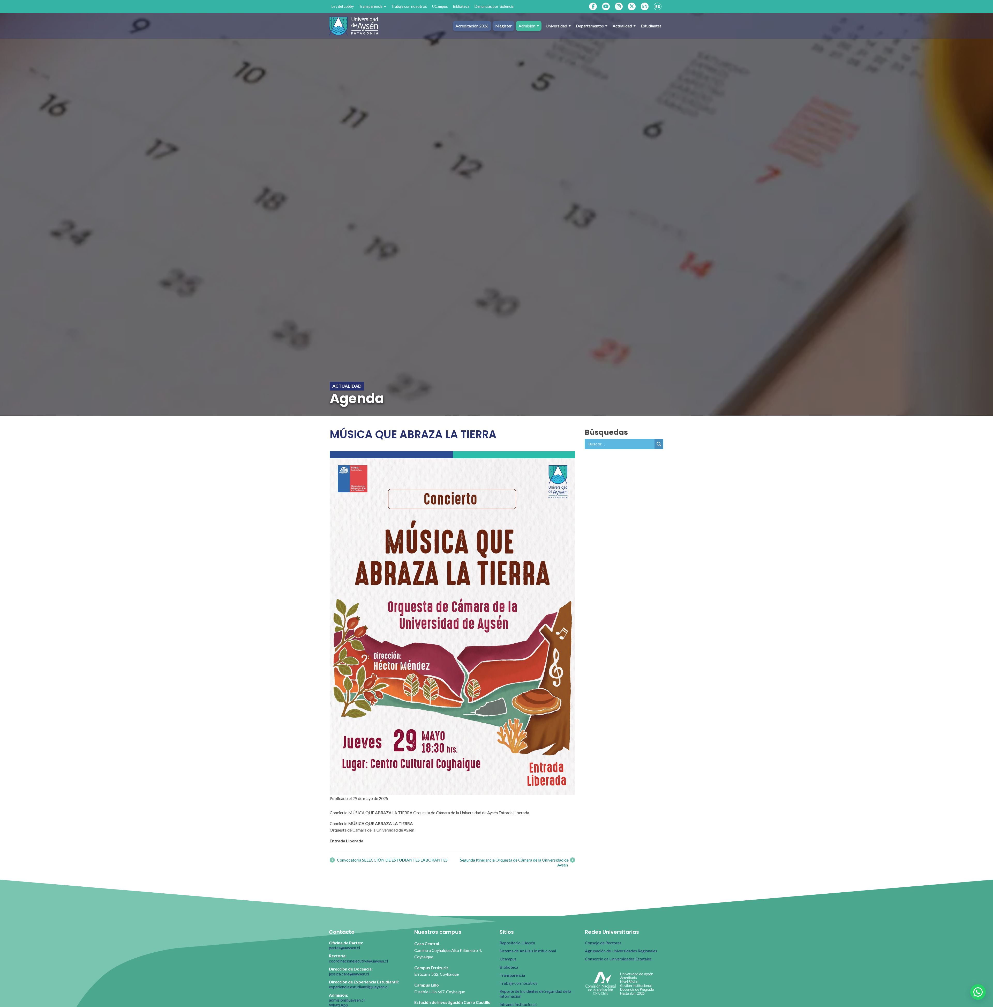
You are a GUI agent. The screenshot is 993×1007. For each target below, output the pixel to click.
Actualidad (622, 25)
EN (644, 6)
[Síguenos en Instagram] (619, 6)
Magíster (503, 25)
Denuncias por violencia (494, 6)
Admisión (526, 25)
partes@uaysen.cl (344, 947)
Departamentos (590, 25)
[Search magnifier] (659, 444)
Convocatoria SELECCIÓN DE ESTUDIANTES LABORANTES (392, 859)
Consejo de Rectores (603, 942)
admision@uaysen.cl (347, 999)
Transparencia (370, 6)
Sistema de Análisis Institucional (528, 950)
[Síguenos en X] (632, 6)
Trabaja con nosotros (409, 6)
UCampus (440, 6)
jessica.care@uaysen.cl (349, 973)
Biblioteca (461, 6)
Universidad (556, 25)
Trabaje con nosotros (518, 983)
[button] (978, 992)
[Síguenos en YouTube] (606, 6)
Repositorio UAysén (517, 942)
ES (657, 7)
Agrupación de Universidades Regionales (621, 950)
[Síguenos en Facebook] (593, 6)
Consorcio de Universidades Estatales (618, 958)
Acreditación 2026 (471, 25)
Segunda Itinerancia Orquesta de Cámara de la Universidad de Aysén (514, 862)
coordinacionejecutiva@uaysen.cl (358, 960)
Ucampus (508, 958)
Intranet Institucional (518, 1004)
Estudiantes (651, 25)
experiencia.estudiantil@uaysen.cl (358, 986)
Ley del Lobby (343, 6)
